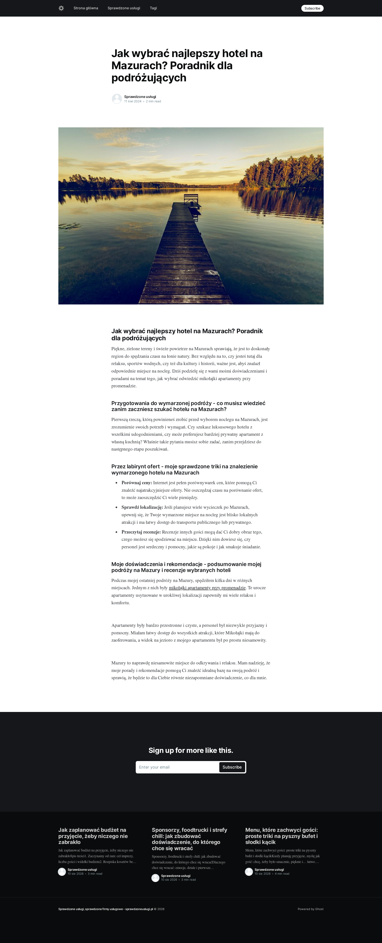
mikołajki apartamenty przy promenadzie (207, 587)
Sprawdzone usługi (124, 8)
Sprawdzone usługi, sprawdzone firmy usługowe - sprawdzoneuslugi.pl (105, 909)
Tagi (153, 8)
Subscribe (312, 8)
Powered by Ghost (311, 909)
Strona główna (86, 8)
